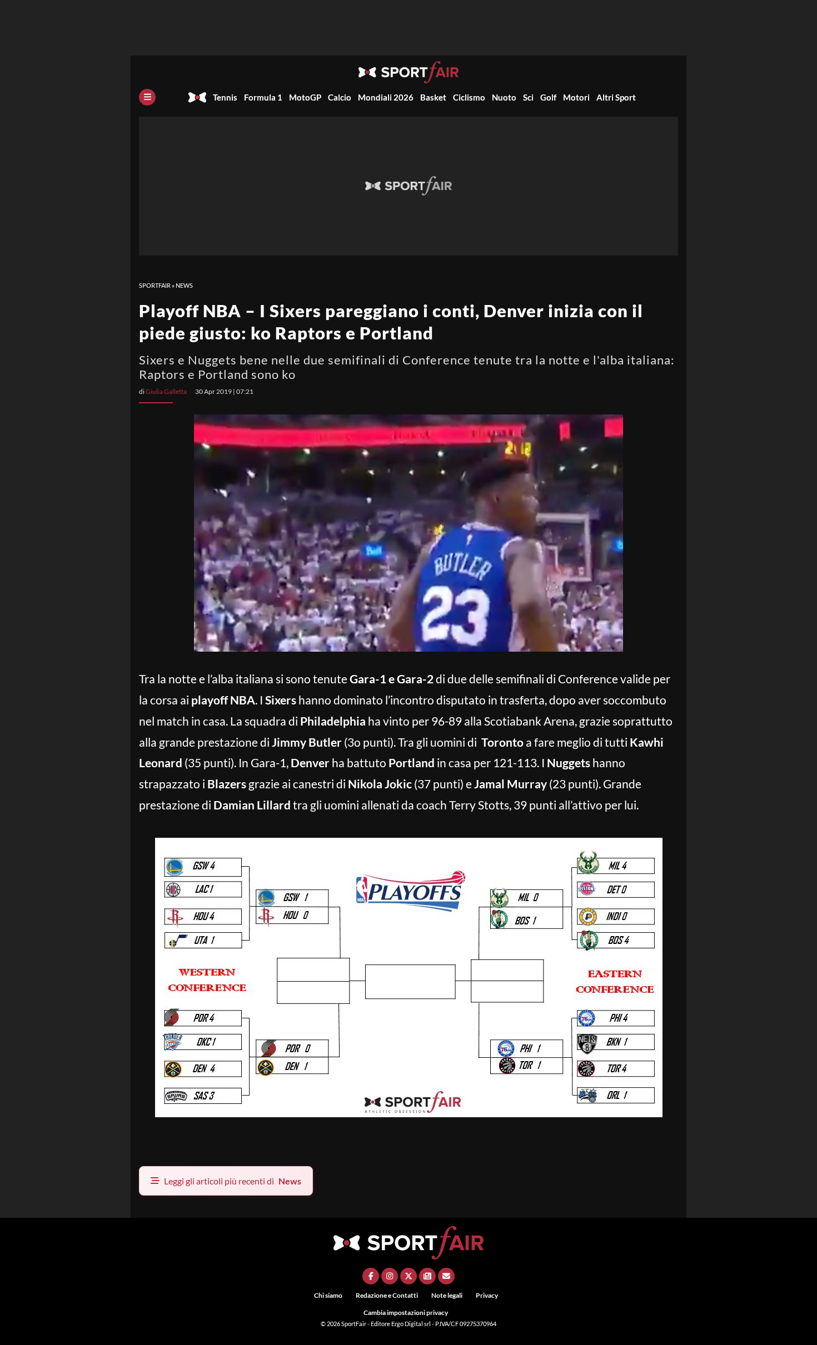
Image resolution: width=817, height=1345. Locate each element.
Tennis (225, 97)
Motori (576, 97)
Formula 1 (263, 97)
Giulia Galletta (166, 391)
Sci (528, 97)
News (184, 285)
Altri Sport (616, 97)
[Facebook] (370, 1276)
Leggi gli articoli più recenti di (232, 1181)
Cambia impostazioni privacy (405, 1312)
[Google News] (427, 1276)
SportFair (155, 285)
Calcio (339, 97)
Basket (433, 97)
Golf (548, 97)
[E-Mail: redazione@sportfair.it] (446, 1276)
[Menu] (147, 97)
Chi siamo (328, 1295)
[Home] (197, 97)
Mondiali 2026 (386, 97)
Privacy (487, 1295)
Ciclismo (469, 97)
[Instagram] (389, 1276)
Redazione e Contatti (387, 1295)
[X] (408, 1276)
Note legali (446, 1295)
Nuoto (504, 97)
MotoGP (305, 97)
